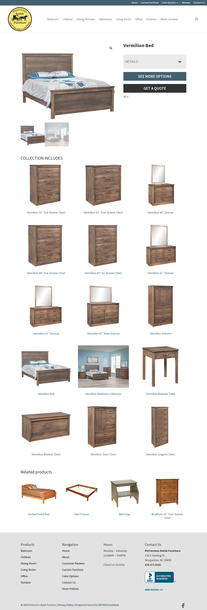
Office (138, 19)
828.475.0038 (153, 565)
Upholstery (105, 19)
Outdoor (151, 19)
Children (68, 19)
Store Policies (70, 589)
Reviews (186, 2)
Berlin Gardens (169, 19)
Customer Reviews (73, 563)
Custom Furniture (150, 2)
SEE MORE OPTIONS (155, 76)
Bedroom (53, 19)
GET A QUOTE (155, 88)
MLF (126, 97)
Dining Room (28, 563)
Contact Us (199, 2)
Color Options (169, 2)
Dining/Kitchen (86, 19)
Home (66, 551)
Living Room (123, 19)
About (135, 2)
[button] (111, 48)
